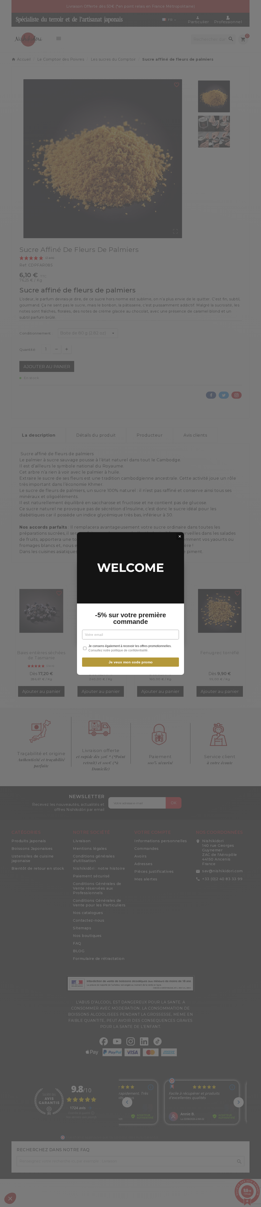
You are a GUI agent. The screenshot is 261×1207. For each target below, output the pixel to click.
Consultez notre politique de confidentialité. (118, 650)
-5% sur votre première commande (130, 618)
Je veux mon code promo (131, 662)
